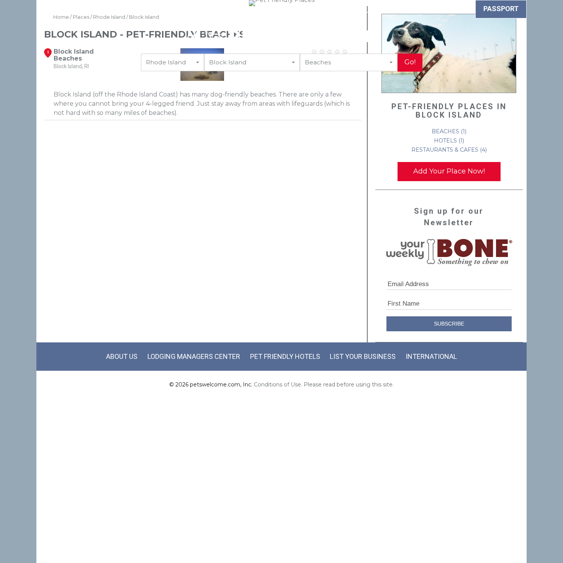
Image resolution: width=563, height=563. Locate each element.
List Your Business (363, 356)
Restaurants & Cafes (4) (449, 149)
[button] (172, 62)
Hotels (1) (449, 140)
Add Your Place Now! (449, 171)
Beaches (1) (449, 131)
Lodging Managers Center (193, 356)
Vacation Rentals (216, 10)
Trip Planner (152, 10)
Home (61, 17)
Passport (501, 9)
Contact (399, 10)
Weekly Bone (447, 10)
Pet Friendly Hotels (285, 356)
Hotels (106, 10)
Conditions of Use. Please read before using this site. (324, 384)
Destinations (280, 10)
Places (326, 10)
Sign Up (361, 10)
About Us (121, 356)
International (431, 356)
